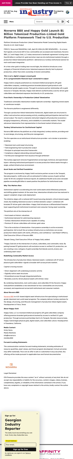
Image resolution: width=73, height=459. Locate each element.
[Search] (58, 21)
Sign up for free (20, 449)
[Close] (37, 414)
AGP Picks (6, 3)
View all (68, 3)
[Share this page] (68, 22)
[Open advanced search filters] (62, 21)
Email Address (11, 441)
